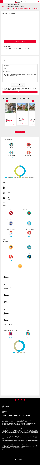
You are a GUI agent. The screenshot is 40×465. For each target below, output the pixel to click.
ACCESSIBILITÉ (4, 413)
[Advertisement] (20, 379)
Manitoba (21, 420)
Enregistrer (8, 124)
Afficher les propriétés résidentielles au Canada (8, 428)
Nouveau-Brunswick (30, 420)
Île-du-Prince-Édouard (19, 421)
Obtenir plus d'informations (20, 41)
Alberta (12, 420)
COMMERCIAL (4, 407)
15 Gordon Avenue (21, 119)
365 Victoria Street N (9, 120)
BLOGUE (3, 405)
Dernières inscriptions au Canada (19, 428)
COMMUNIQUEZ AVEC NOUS (6, 402)
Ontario (7, 420)
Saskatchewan (25, 420)
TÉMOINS (3, 412)
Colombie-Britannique (17, 420)
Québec (10, 420)
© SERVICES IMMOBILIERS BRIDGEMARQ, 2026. (11, 415)
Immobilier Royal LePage (20, 2)
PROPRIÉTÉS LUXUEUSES (5, 406)
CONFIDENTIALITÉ (4, 411)
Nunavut (26, 421)
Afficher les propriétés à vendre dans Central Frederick (11, 35)
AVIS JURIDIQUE (4, 410)
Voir (14, 124)
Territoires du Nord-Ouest (8, 421)
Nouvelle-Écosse (14, 421)
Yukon (23, 421)
